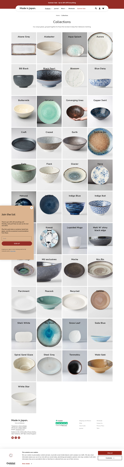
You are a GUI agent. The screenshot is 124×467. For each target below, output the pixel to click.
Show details (26, 463)
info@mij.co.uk (20, 429)
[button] (48, 8)
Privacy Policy (100, 426)
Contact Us (99, 423)
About (63, 8)
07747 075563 (22, 426)
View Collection (23, 58)
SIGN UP (17, 243)
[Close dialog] (31, 207)
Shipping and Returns (85, 420)
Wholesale (99, 420)
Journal (81, 428)
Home (58, 15)
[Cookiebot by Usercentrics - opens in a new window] (11, 463)
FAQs (80, 423)
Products (47, 8)
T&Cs (98, 428)
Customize (109, 458)
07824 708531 (22, 428)
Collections (64, 15)
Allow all (109, 453)
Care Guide (82, 426)
